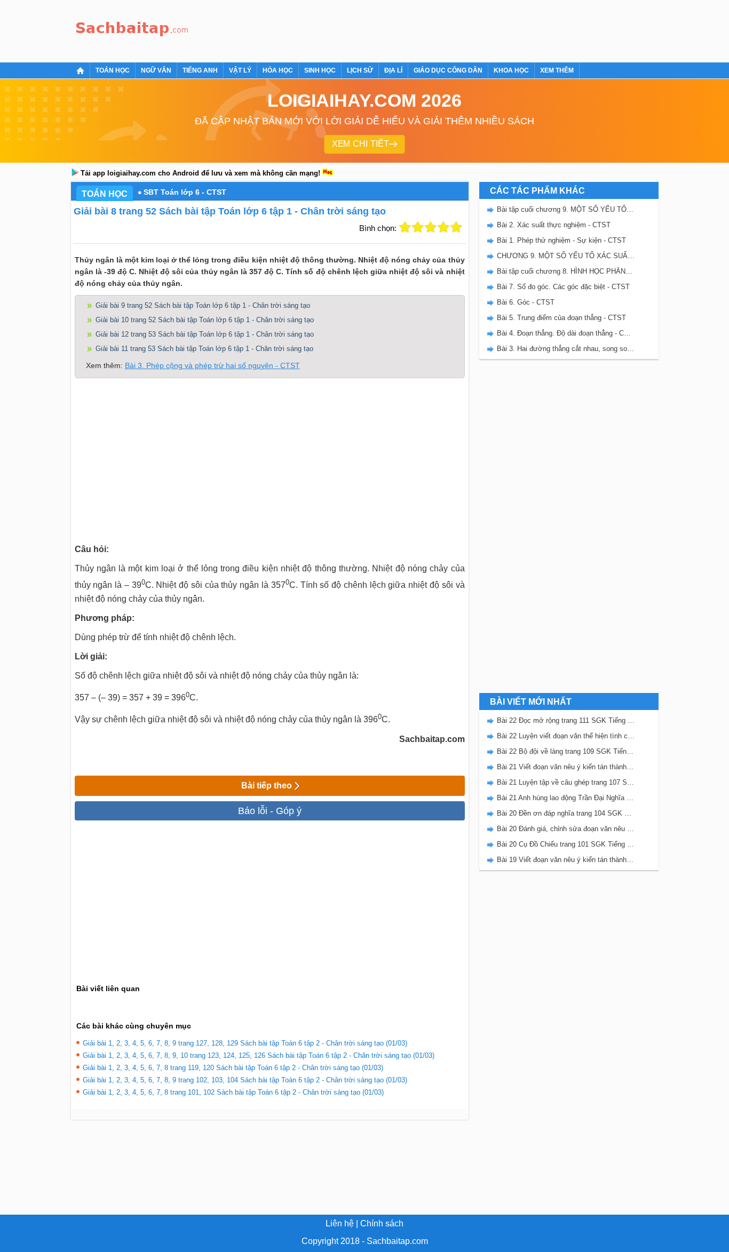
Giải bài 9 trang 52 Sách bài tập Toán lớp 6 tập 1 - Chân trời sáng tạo (203, 305)
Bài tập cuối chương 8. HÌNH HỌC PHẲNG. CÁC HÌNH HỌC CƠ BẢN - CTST (566, 271)
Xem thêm (557, 70)
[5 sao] (456, 227)
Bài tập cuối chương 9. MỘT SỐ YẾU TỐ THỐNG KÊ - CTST (566, 209)
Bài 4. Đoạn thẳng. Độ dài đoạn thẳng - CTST (566, 333)
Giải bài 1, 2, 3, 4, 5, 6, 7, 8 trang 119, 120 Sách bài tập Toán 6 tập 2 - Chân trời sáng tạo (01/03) (233, 1068)
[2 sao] (417, 227)
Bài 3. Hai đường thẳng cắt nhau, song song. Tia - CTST (566, 349)
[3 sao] (430, 227)
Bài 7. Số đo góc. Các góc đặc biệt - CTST (563, 287)
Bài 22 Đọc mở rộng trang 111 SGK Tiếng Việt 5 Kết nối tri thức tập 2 (566, 720)
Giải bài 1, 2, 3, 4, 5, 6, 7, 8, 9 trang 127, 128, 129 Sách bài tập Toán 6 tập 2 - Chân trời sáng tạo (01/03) (245, 1043)
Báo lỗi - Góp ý (270, 811)
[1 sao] (405, 227)
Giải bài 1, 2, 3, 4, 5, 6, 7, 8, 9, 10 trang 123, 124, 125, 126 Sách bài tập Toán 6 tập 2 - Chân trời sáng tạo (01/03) (258, 1055)
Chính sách (381, 1223)
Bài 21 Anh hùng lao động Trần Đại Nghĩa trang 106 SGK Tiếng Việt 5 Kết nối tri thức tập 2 (566, 798)
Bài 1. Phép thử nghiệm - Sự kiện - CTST (561, 240)
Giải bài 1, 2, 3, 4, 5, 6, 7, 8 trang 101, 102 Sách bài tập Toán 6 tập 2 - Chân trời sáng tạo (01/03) (233, 1092)
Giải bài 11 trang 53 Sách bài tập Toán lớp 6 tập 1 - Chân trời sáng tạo (204, 349)
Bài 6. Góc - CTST (525, 302)
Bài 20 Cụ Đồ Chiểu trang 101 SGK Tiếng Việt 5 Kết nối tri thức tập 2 (566, 844)
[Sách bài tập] (132, 29)
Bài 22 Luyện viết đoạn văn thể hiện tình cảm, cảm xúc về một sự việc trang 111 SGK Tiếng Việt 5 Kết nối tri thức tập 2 (566, 736)
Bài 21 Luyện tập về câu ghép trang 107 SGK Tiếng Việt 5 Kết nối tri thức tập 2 (566, 782)
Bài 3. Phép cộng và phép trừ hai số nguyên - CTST (212, 365)
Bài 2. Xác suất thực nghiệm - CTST (554, 225)
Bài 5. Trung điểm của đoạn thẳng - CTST (561, 318)
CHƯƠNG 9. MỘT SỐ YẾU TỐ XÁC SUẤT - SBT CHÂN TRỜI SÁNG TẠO (566, 256)
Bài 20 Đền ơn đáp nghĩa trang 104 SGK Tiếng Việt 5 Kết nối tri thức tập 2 (566, 813)
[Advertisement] (388, 29)
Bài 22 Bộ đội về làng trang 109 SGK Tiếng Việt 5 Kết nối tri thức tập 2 (566, 751)
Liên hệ (340, 1223)
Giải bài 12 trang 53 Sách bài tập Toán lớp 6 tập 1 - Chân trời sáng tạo (205, 334)
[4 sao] (443, 227)
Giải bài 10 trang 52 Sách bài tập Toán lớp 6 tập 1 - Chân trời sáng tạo (205, 320)
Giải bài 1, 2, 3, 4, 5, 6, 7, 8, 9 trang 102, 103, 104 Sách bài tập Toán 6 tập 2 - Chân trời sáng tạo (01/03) (245, 1080)
